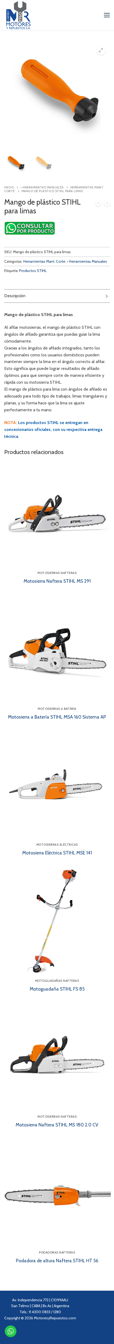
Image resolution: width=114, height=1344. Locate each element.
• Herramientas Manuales (42, 187)
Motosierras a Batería (57, 709)
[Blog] (50, 1333)
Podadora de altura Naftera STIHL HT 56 (57, 1260)
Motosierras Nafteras (57, 573)
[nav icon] (107, 15)
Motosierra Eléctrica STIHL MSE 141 (57, 852)
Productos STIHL (33, 270)
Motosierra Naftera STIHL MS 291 (57, 581)
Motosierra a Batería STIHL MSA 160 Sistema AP (57, 717)
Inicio (9, 187)
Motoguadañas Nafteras (57, 981)
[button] (101, 50)
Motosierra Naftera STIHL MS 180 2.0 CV (57, 1124)
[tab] (57, 296)
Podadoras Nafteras (57, 1252)
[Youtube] (40, 1333)
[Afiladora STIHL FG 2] (107, 204)
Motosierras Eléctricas (57, 844)
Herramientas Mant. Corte (44, 261)
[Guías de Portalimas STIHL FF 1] (98, 204)
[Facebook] (29, 1333)
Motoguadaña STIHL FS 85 (57, 989)
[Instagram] (19, 1333)
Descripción (14, 295)
